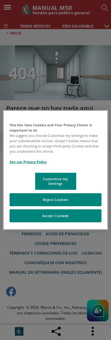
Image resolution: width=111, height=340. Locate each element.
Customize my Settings (55, 181)
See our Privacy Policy (28, 161)
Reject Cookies (55, 199)
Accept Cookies (55, 215)
